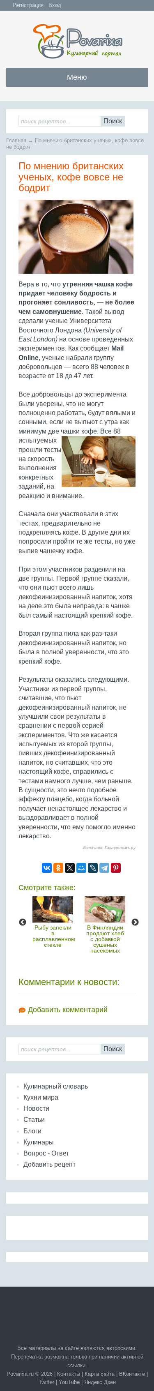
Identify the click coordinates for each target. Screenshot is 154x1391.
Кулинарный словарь (55, 1086)
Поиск (112, 121)
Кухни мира (40, 1097)
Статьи (34, 1119)
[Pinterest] (116, 868)
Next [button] (135, 922)
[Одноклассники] (58, 868)
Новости (36, 1108)
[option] (52, 922)
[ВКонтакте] (47, 868)
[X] (70, 868)
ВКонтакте (132, 1374)
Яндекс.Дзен (100, 1382)
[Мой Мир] (81, 868)
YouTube (69, 1382)
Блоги (32, 1131)
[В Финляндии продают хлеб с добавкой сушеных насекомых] (105, 909)
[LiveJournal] (93, 868)
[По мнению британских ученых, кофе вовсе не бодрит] (77, 240)
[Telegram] (104, 868)
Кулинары (38, 1142)
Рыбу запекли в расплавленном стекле (53, 936)
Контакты (68, 1374)
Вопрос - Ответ (46, 1153)
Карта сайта (100, 1374)
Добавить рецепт (49, 1164)
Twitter (46, 1382)
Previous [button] (22, 922)
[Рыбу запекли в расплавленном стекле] (52, 909)
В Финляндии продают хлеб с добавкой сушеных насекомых (105, 939)
